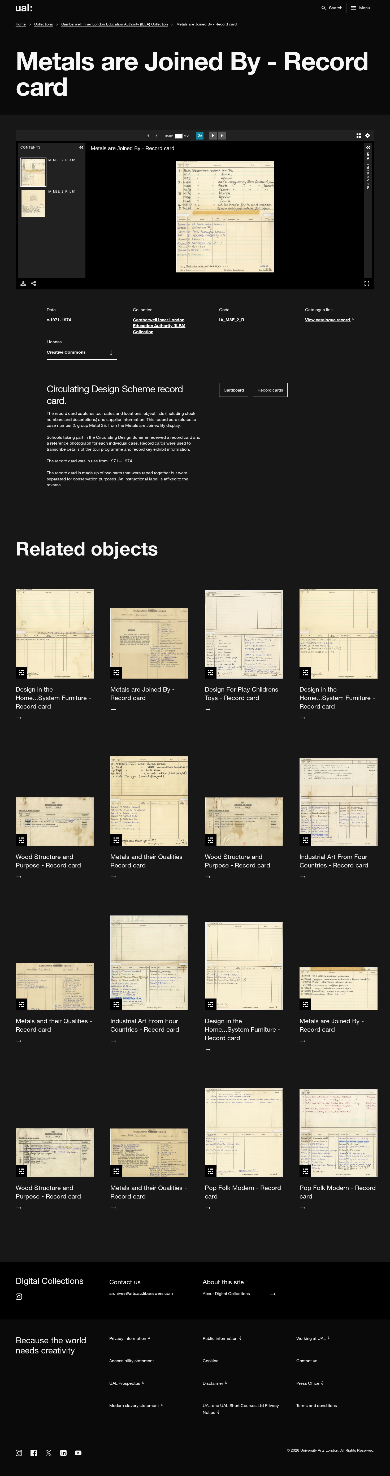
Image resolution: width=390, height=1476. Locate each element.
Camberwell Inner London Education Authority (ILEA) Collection (114, 24)
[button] (332, 8)
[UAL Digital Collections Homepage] (24, 8)
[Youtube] (78, 1453)
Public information (220, 1338)
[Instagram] (19, 1296)
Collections (43, 24)
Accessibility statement (131, 1360)
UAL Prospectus (124, 1383)
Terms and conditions (316, 1405)
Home (21, 24)
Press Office (307, 1383)
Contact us (306, 1360)
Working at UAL (311, 1338)
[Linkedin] (63, 1453)
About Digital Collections (226, 1293)
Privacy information (127, 1338)
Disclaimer (213, 1383)
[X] (48, 1453)
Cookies (210, 1360)
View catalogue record (328, 319)
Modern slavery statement (134, 1405)
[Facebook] (34, 1453)
